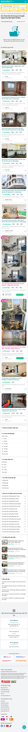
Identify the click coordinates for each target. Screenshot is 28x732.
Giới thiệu (3, 701)
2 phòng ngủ (5, 483)
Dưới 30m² (4, 462)
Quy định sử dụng (4, 703)
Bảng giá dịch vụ (4, 687)
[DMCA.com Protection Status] (13, 681)
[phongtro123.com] (21, 657)
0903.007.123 (17, 624)
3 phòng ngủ (5, 485)
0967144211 (20, 358)
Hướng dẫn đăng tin (5, 689)
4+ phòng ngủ (5, 488)
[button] (25, 1)
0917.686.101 (17, 635)
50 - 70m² (4, 467)
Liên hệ (2, 693)
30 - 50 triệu (5, 451)
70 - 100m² (4, 469)
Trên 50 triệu (5, 454)
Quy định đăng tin (4, 705)
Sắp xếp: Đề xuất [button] (21, 21)
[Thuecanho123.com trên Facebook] (2, 726)
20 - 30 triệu (5, 449)
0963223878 (20, 294)
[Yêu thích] (25, 77)
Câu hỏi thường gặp (5, 691)
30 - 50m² (4, 464)
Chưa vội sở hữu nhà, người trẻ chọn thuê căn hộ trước (14, 582)
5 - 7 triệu (4, 438)
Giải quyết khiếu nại (5, 711)
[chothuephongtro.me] (21, 660)
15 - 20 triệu (5, 446)
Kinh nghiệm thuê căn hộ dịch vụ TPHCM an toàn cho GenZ (14, 586)
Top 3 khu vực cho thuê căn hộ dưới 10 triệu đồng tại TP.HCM (14, 594)
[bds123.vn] (7, 657)
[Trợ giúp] (24, 727)
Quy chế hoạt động (5, 707)
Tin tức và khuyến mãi (5, 695)
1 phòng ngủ (5, 480)
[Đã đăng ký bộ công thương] (5, 681)
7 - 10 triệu (4, 441)
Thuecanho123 (15, 646)
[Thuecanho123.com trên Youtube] (7, 726)
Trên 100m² (4, 472)
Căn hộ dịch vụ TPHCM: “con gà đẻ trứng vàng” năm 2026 (13, 598)
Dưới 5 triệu (5, 436)
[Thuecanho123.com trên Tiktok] (10, 726)
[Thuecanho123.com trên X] (4, 726)
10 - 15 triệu (5, 443)
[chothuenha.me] (7, 660)
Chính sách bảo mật (5, 709)
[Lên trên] (24, 722)
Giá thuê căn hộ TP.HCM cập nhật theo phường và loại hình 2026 (14, 590)
